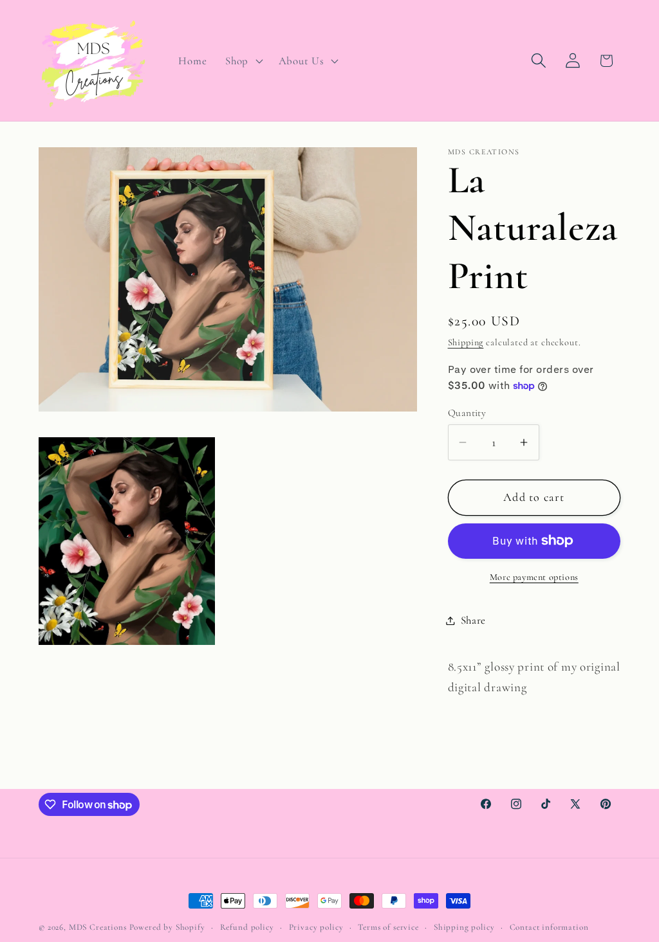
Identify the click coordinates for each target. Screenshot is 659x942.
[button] (243, 60)
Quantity (467, 413)
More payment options (534, 577)
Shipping (466, 342)
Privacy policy (316, 927)
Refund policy (247, 927)
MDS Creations (98, 927)
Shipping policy (464, 927)
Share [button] (474, 620)
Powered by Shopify (167, 927)
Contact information (549, 927)
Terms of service (388, 927)
